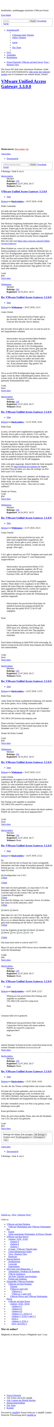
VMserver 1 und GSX (21, 1294)
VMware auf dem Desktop (18, 1224)
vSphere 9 (14, 1241)
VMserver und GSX (19, 1289)
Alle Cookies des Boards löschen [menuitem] (21, 1400)
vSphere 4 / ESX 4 (20, 1321)
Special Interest (13, 1259)
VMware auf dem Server (17, 1236)
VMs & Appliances (16, 1274)
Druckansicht (12, 158)
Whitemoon (6, 284)
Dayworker (20, 149)
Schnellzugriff (13, 30)
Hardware (12, 1256)
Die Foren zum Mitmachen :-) (20, 1269)
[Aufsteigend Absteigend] (39, 1137)
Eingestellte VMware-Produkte (20, 1281)
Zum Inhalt (6, 15)
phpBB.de (31, 1415)
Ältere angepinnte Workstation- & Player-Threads (30, 1234)
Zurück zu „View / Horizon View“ (16, 1215)
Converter (12, 1264)
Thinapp (13, 1286)
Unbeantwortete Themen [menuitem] (23, 35)
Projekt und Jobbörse (17, 1279)
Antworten (6, 154)
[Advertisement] (27, 119)
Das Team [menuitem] (16, 47)
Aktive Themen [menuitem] (19, 37)
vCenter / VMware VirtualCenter (22, 1249)
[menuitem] (16, 1403)
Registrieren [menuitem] (12, 57)
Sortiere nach (9, 1137)
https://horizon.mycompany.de (27, 466)
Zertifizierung (14, 1261)
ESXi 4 (15, 1319)
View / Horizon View (17, 1254)
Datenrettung (14, 1266)
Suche (33, 21)
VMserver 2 (17, 1291)
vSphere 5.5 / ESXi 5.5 (22, 1314)
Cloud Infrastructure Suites (20, 1251)
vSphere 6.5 (17, 1309)
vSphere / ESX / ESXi (18, 1239)
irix (27, 149)
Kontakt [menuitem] (10, 1408)
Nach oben (6, 278)
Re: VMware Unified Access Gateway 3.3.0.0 (26, 297)
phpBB (15, 1412)
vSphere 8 (14, 1244)
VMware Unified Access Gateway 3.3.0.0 (23, 84)
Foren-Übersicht (14, 1395)
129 (17, 181)
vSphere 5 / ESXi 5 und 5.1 (24, 1316)
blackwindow (7, 176)
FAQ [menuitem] (9, 52)
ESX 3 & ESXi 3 (19, 1324)
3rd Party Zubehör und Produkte (22, 1276)
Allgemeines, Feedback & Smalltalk (24, 1271)
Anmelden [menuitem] (11, 55)
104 (17, 289)
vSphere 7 (14, 1246)
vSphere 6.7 (17, 1306)
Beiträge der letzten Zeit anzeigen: (18, 1134)
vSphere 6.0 (17, 1311)
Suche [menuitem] (15, 42)
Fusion (11, 1231)
